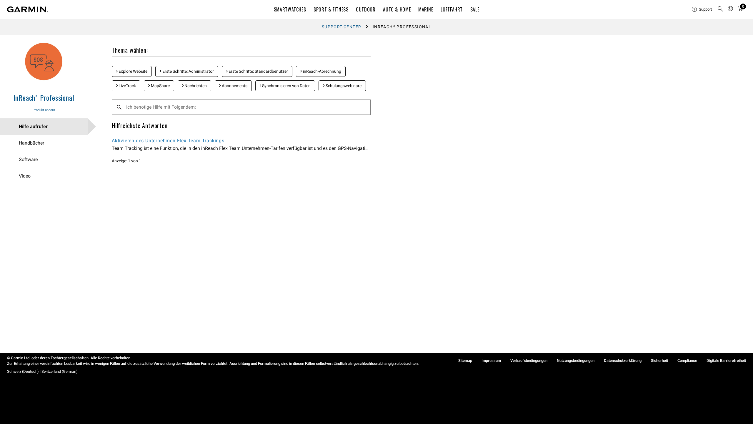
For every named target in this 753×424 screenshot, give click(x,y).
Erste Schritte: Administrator (187, 71)
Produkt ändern (44, 110)
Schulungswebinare (343, 85)
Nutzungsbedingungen (575, 360)
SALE (474, 9)
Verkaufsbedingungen (528, 360)
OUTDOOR (365, 9)
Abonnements (234, 85)
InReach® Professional (44, 97)
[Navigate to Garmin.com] (27, 9)
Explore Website (132, 71)
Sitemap (465, 360)
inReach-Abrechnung (321, 71)
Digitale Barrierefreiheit (726, 360)
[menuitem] (702, 9)
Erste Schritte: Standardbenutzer (258, 71)
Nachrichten (195, 85)
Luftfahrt (452, 9)
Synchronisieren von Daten (286, 85)
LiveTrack (127, 85)
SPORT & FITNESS (331, 9)
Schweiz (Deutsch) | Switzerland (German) (42, 371)
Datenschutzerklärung (623, 360)
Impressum (491, 360)
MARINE (425, 9)
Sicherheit (659, 360)
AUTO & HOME (397, 9)
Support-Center (341, 26)
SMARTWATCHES (290, 9)
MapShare (160, 85)
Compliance (687, 360)
